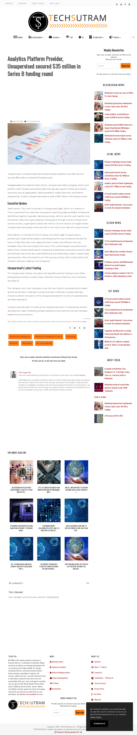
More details (79, 375)
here (84, 321)
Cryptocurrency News (58, 667)
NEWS (20, 37)
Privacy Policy (98, 689)
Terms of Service (38, 3)
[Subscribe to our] (117, 4)
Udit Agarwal (24, 372)
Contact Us (97, 672)
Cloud (55, 37)
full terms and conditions (28, 694)
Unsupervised (14, 185)
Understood (99, 723)
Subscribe (22, 3)
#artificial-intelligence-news (48, 336)
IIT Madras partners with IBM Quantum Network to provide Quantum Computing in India (119, 265)
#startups (27, 343)
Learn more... (96, 717)
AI (82, 37)
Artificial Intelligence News (61, 672)
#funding (71, 336)
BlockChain (36, 37)
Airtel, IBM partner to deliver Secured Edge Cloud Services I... (76, 489)
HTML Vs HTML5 (100, 397)
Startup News (56, 689)
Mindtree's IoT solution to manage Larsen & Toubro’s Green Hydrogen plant (117, 344)
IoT (71, 37)
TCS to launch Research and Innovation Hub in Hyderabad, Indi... (49, 489)
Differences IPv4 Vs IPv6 (114, 415)
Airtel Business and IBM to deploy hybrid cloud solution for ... (76, 528)
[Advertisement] (49, 97)
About (95, 667)
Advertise (9, 3)
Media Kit (97, 699)
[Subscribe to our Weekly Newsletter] (108, 65)
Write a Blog (55, 3)
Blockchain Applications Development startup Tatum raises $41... (21, 489)
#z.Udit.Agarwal (44, 343)
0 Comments (33, 121)
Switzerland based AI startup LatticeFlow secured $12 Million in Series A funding (117, 175)
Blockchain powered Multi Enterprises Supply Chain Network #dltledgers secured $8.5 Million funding (118, 127)
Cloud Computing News (60, 678)
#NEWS (14, 343)
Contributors (98, 678)
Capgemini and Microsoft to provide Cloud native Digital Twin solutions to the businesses (118, 333)
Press (116, 37)
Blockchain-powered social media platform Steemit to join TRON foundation (117, 387)
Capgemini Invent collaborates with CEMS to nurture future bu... (49, 528)
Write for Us (109, 678)
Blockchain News (57, 662)
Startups (97, 37)
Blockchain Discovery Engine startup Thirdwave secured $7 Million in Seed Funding (118, 138)
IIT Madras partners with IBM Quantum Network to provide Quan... (21, 528)
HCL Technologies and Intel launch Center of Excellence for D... (21, 566)
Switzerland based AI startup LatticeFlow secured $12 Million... (76, 566)
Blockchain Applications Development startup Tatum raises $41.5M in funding (118, 106)
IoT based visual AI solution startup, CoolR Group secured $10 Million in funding (118, 196)
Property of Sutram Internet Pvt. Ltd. (69, 732)
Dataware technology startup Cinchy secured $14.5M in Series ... (48, 566)
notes (10, 314)
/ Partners (103, 667)
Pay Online (96, 694)
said (60, 208)
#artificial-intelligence (20, 336)
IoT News (55, 683)
